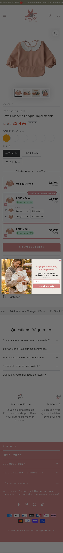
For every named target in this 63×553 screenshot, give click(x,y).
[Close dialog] (60, 260)
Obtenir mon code (46, 286)
